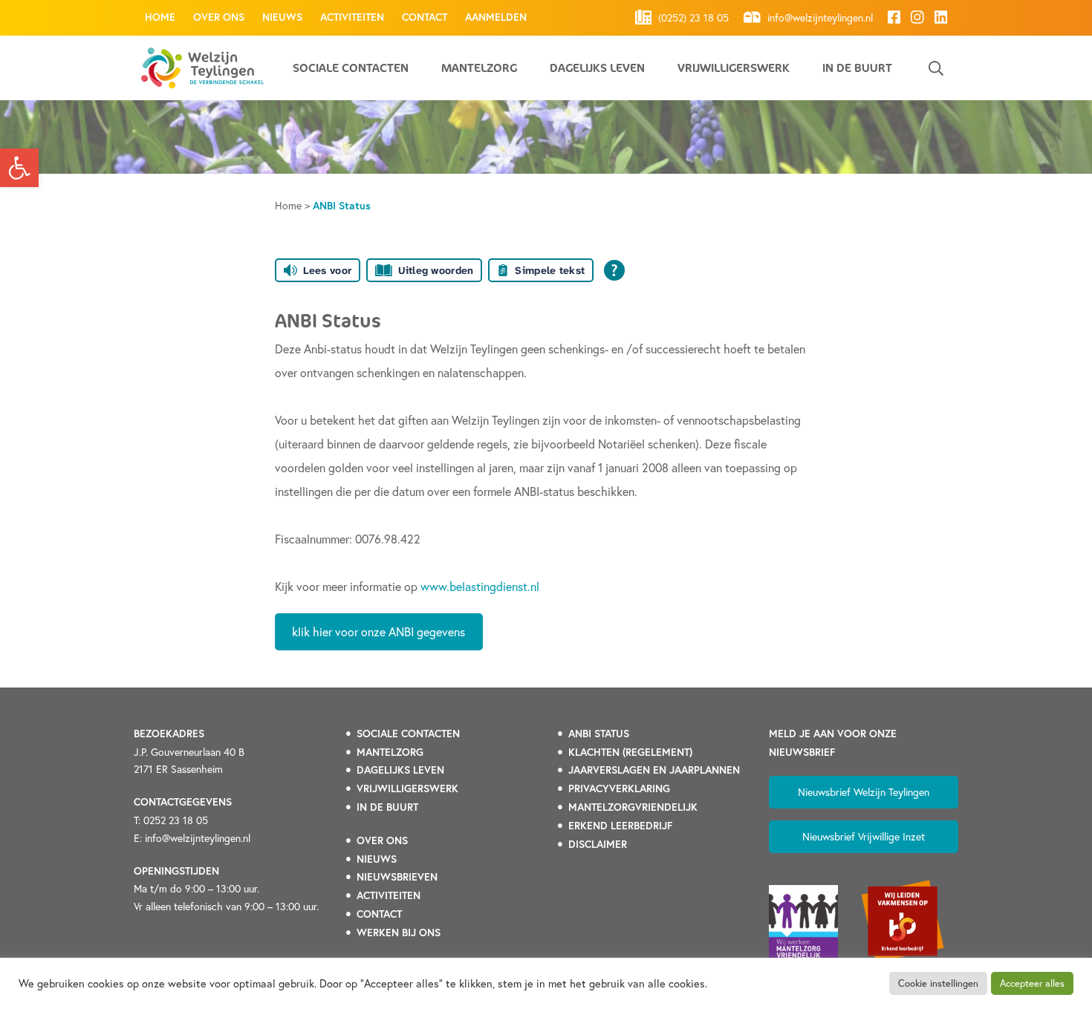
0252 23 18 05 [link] (175, 820)
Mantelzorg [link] (479, 68)
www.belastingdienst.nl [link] (479, 586)
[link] (19, 167)
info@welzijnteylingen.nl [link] (818, 18)
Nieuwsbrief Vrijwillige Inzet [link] (863, 836)
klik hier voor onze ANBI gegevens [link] (378, 631)
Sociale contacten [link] (351, 68)
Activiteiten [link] (352, 17)
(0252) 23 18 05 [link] (692, 18)
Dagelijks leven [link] (597, 68)
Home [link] (160, 17)
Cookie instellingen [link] (938, 983)
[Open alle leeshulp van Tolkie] (614, 270)
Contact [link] (424, 17)
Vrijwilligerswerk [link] (733, 68)
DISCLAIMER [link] (597, 844)
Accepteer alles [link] (1032, 983)
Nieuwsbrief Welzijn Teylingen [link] (863, 792)
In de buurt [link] (857, 68)
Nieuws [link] (282, 17)
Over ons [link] (218, 17)
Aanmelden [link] (496, 17)
